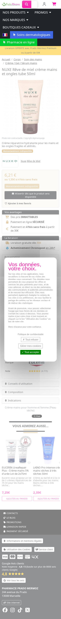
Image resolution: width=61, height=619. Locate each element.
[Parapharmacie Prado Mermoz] (11, 4)
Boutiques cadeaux (20, 27)
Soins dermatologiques (33, 35)
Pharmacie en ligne (20, 42)
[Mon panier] (54, 4)
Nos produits (14, 12)
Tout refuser (31, 339)
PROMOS (42, 12)
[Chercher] (26, 4)
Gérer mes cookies (30, 346)
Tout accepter (31, 352)
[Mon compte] (44, 4)
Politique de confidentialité (30, 334)
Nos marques (14, 20)
